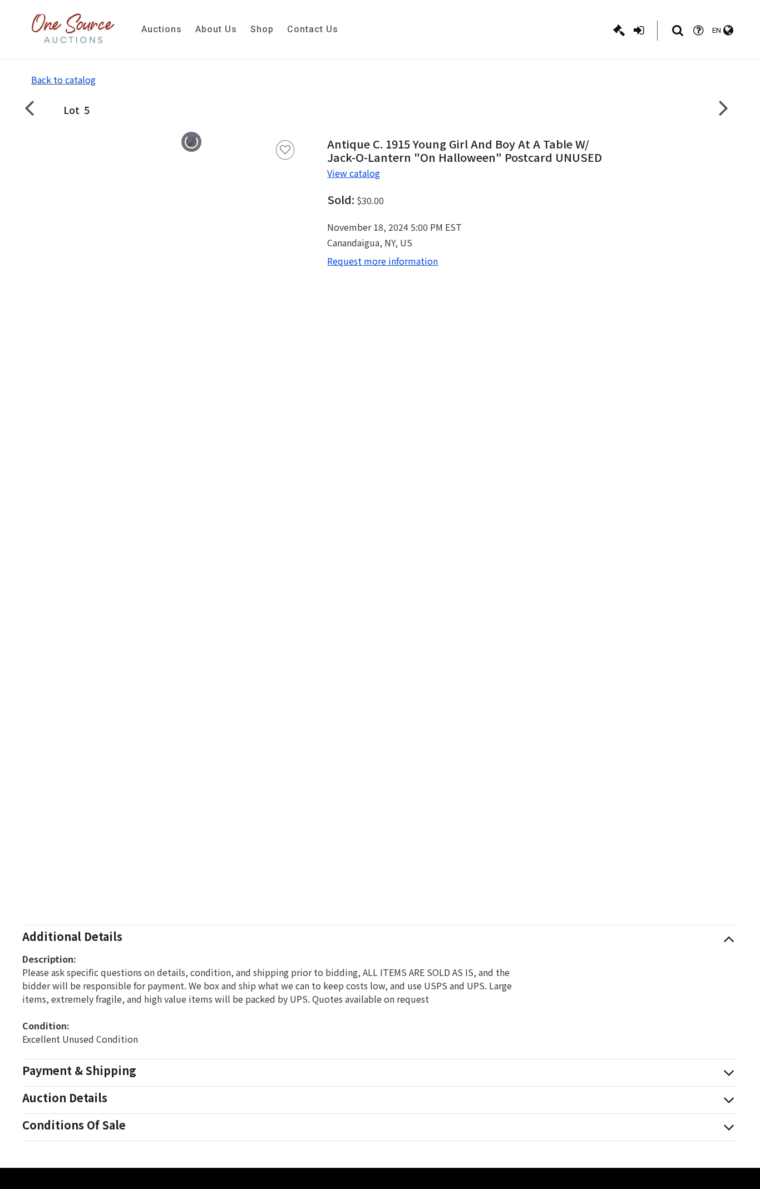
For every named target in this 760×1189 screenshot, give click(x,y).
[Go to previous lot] (36, 107)
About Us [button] (216, 29)
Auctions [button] (161, 29)
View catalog (353, 173)
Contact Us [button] (312, 29)
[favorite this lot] (285, 150)
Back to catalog (63, 79)
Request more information (382, 260)
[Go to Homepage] (73, 29)
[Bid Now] (619, 30)
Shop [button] (262, 29)
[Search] (677, 30)
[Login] (639, 30)
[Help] (698, 30)
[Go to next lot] (724, 107)
